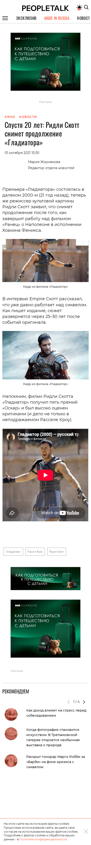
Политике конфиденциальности (43, 839)
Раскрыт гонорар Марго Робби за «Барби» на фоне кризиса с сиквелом (55, 762)
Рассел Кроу (35, 551)
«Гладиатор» (13, 551)
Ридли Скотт (56, 551)
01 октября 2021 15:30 (22, 153)
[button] (84, 702)
